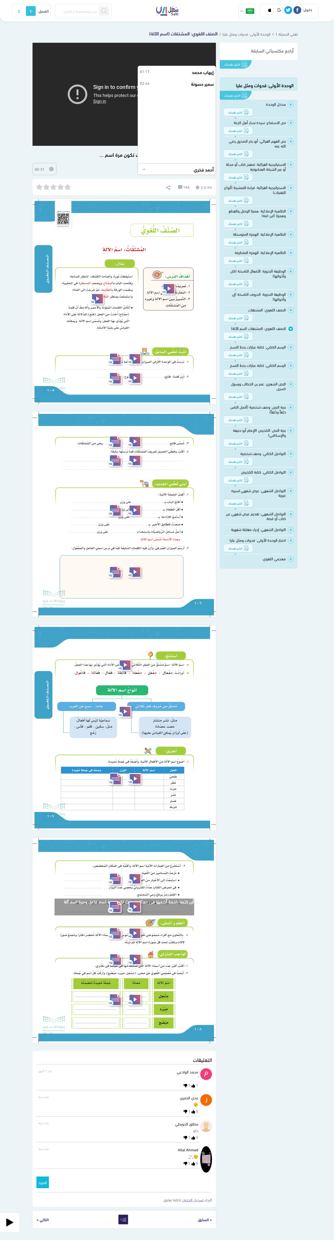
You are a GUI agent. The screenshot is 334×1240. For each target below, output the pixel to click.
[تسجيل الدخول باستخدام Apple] (270, 10)
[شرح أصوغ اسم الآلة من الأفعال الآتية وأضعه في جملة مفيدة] (134, 779)
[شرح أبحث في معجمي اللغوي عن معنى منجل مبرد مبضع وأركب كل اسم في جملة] (134, 999)
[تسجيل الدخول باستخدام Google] (279, 10)
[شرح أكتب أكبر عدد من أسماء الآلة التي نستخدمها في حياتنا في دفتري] (134, 959)
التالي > (42, 1219)
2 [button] (19, 11)
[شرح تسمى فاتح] (134, 442)
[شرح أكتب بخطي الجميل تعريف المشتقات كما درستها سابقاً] (134, 460)
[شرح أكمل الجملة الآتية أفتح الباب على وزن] (134, 510)
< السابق (205, 1219)
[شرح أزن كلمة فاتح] (134, 378)
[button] (247, 11)
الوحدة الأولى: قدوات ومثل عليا (246, 34)
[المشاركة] (167, 187)
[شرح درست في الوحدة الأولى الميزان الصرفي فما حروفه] (134, 359)
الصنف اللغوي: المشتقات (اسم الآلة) (183, 33)
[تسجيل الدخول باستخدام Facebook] (297, 10)
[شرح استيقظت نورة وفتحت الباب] (97, 299)
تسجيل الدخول (192, 1199)
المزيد (42, 1182)
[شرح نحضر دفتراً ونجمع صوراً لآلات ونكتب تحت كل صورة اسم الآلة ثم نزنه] (134, 933)
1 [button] (31, 11)
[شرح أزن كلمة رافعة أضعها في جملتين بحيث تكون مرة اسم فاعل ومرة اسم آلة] (134, 907)
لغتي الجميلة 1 (286, 34)
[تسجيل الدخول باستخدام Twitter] (288, 10)
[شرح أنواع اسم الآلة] (124, 712)
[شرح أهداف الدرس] (168, 289)
